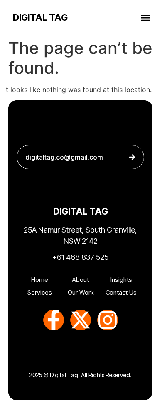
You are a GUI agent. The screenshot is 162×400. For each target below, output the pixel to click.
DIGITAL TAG (40, 17)
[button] (146, 17)
